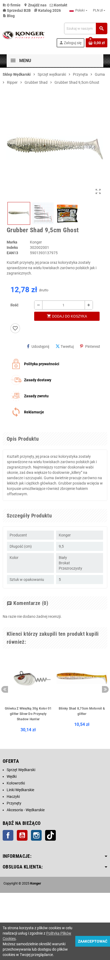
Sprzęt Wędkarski (21, 770)
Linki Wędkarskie (20, 790)
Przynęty (14, 803)
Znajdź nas (35, 5)
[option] (28, 694)
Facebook (8, 835)
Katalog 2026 (47, 10)
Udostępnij (40, 346)
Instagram (36, 835)
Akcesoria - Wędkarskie (26, 810)
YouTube (22, 835)
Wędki (12, 776)
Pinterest (92, 346)
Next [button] (105, 689)
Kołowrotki (16, 783)
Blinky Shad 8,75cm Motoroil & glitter (82, 711)
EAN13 (12, 253)
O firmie (12, 5)
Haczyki (13, 796)
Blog (9, 16)
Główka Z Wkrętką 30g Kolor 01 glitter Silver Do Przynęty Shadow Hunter (28, 714)
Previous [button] (4, 689)
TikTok (50, 835)
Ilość (14, 305)
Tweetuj (67, 346)
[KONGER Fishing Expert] (24, 35)
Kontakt (60, 5)
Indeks (12, 247)
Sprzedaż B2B (17, 10)
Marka (12, 242)
